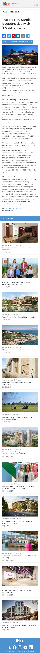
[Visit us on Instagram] (20, 647)
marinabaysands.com (12, 208)
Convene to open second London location (16, 249)
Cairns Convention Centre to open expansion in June (17, 522)
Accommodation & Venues (11, 245)
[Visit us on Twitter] (9, 647)
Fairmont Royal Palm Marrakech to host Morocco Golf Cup (19, 418)
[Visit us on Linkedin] (31, 647)
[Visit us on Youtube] (25, 647)
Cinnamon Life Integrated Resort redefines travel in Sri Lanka (16, 453)
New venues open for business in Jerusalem (16, 384)
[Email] (23, 36)
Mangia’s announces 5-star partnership (19, 350)
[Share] (4, 36)
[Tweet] (9, 36)
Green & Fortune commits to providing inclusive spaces (19, 626)
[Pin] (14, 36)
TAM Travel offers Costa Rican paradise (19, 317)
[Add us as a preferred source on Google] (28, 36)
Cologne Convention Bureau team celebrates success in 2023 (17, 283)
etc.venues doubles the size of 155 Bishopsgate (16, 591)
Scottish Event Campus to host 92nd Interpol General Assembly (18, 487)
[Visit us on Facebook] (15, 647)
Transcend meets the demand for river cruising (19, 557)
